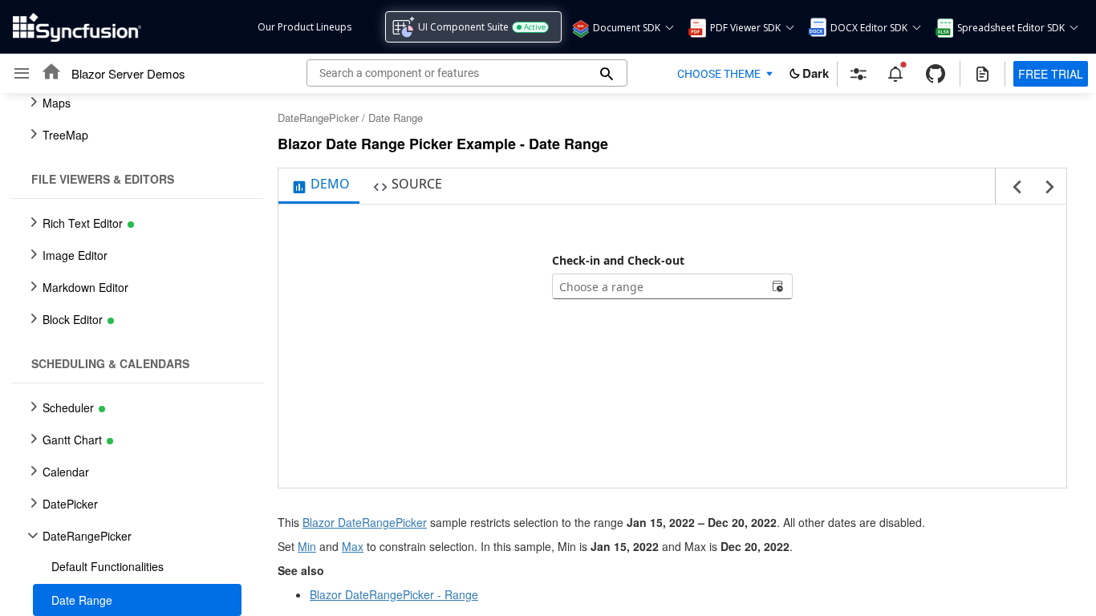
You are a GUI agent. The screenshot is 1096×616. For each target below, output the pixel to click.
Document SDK (626, 27)
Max (352, 546)
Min (307, 546)
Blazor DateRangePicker (364, 522)
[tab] (318, 186)
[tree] (132, 354)
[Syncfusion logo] (77, 27)
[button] (579, 27)
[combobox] (659, 286)
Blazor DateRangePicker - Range (394, 594)
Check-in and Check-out (618, 260)
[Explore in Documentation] (982, 74)
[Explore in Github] (935, 74)
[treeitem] (137, 566)
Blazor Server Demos (128, 73)
